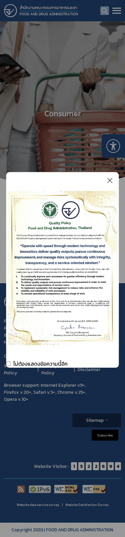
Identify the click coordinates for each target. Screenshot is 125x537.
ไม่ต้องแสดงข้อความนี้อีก (40, 364)
